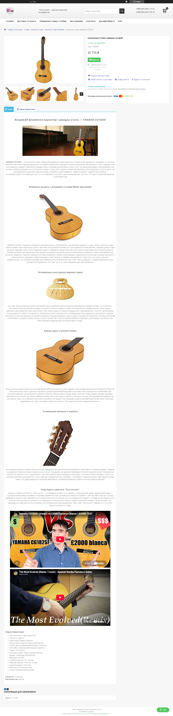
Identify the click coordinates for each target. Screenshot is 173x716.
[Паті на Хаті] (10, 11)
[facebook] (5, 689)
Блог (120, 21)
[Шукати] (121, 11)
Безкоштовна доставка (100, 76)
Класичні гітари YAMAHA (54, 30)
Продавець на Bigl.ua (86, 712)
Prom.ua (98, 709)
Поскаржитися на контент (81, 714)
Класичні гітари (37, 30)
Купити (95, 60)
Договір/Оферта (107, 21)
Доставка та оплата (26, 21)
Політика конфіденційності (101, 714)
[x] (8, 689)
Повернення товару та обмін (53, 21)
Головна (10, 21)
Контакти (90, 21)
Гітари (26, 30)
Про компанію (76, 21)
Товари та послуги (14, 30)
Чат (164, 710)
